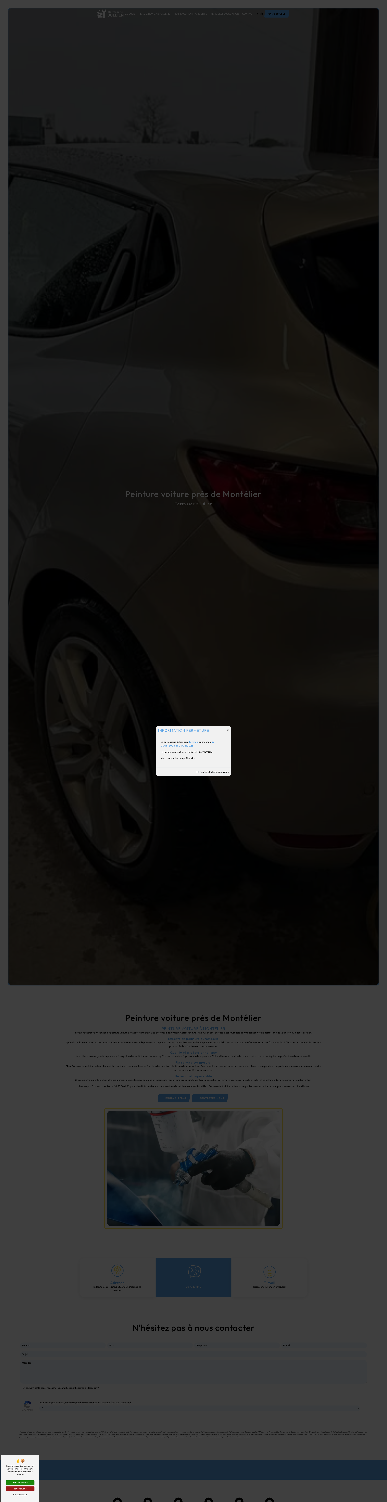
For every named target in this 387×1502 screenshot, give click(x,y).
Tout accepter (20, 1482)
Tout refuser (20, 1488)
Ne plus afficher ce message (214, 771)
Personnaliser (20, 1494)
